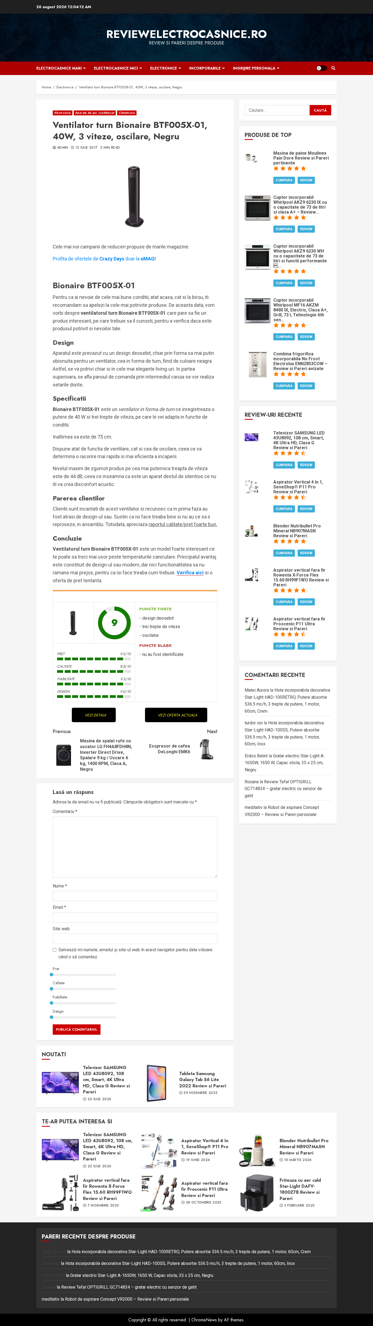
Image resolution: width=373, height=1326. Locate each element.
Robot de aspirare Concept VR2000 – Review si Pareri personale (127, 1299)
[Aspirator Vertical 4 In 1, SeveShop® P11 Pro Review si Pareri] (251, 486)
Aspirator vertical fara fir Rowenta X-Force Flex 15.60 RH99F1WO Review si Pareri (60, 1192)
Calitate (58, 983)
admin (62, 148)
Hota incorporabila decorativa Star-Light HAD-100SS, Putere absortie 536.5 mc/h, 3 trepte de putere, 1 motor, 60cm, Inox (180, 1263)
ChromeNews (204, 1320)
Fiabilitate (60, 997)
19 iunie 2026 (198, 1160)
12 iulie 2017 (86, 148)
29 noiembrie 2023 (200, 1093)
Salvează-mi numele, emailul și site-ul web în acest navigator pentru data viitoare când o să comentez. (135, 953)
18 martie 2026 (298, 1160)
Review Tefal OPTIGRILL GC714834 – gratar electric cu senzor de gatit (283, 788)
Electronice (163, 68)
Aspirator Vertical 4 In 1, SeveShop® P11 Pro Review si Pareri (158, 1150)
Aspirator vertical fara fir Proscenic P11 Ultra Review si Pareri (158, 1192)
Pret (56, 968)
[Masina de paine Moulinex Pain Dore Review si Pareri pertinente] (251, 157)
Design (58, 1011)
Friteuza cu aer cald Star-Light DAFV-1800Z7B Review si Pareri (257, 1192)
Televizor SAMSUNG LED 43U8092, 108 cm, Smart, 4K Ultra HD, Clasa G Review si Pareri (60, 1083)
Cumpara (284, 180)
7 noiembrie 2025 (103, 1206)
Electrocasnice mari (59, 68)
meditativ (253, 807)
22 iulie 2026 (99, 1099)
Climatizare (127, 113)
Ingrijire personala (254, 68)
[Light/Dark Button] (321, 68)
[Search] (333, 68)
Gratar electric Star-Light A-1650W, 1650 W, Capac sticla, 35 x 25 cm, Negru (285, 762)
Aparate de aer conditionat (94, 113)
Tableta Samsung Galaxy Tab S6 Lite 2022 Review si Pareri (156, 1083)
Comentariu (65, 811)
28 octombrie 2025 (203, 1203)
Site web (61, 928)
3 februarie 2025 (299, 1206)
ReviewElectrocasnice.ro (186, 34)
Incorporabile (205, 68)
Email (59, 907)
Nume (60, 886)
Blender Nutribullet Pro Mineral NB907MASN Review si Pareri (257, 1150)
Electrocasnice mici (116, 68)
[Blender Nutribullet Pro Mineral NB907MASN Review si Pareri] (251, 530)
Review (306, 180)
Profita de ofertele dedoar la (104, 259)
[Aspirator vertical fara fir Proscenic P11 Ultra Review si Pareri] (251, 623)
